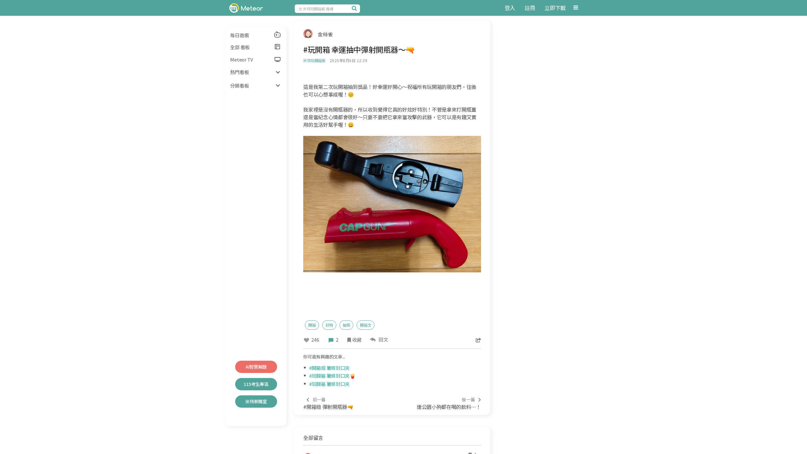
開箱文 (365, 325)
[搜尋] (355, 8)
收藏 (356, 339)
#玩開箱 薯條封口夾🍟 (332, 375)
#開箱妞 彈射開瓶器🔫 (328, 403)
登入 (510, 8)
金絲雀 (325, 34)
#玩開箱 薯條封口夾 (329, 384)
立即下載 (555, 8)
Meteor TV (241, 59)
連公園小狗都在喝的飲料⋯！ (449, 403)
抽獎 (346, 325)
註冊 (530, 8)
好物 (329, 325)
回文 (382, 339)
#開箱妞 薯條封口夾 (329, 367)
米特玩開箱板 (314, 60)
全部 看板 (240, 47)
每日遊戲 (239, 35)
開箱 (312, 325)
